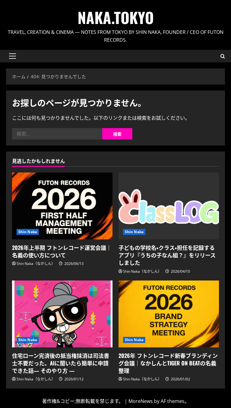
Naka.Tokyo (116, 17)
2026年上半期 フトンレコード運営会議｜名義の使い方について (62, 251)
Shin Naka (27, 231)
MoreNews (140, 401)
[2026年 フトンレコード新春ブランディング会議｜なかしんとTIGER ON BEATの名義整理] (169, 313)
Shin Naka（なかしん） (36, 263)
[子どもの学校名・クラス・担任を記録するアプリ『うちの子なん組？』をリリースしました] (169, 205)
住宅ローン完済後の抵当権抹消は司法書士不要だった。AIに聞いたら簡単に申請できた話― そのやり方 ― (60, 363)
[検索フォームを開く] (222, 56)
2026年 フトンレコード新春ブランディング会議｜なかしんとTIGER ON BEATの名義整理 (168, 363)
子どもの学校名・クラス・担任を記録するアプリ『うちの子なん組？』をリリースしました (167, 255)
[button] (12, 56)
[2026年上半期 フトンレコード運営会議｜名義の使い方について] (62, 205)
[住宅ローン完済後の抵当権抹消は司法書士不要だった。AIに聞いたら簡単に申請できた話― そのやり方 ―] (62, 313)
